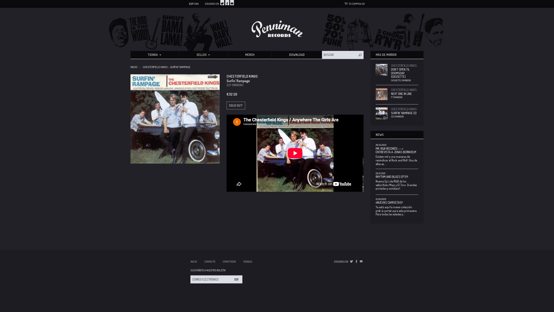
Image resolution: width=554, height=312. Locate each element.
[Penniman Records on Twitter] (222, 2)
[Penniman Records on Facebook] (227, 2)
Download (297, 55)
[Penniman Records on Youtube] (232, 2)
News (380, 134)
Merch (249, 55)
